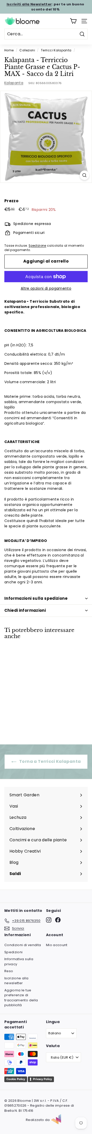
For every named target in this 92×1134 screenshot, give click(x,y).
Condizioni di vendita (22, 945)
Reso (8, 971)
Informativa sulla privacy (18, 962)
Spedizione (37, 246)
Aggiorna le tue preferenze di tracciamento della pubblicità (21, 998)
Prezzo (11, 200)
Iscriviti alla (29, 4)
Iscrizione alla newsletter (16, 981)
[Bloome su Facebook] (58, 920)
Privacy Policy (42, 1079)
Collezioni (27, 50)
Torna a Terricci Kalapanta (49, 761)
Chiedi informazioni (25, 610)
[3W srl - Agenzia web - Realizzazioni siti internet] (58, 1120)
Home (9, 50)
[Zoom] (84, 175)
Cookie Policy (15, 1079)
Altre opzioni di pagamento (46, 288)
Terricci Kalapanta (56, 50)
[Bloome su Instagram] (48, 920)
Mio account (56, 945)
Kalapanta (13, 82)
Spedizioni (13, 952)
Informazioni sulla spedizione (35, 598)
